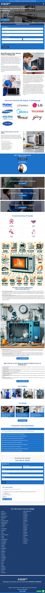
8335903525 (38, 581)
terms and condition (12, 44)
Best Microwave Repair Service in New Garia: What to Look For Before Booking (22, 414)
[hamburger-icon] (44, 4)
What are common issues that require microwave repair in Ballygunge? (15, 436)
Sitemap (35, 587)
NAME (3, 465)
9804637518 (32, 581)
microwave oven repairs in (7, 68)
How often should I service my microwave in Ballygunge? (12, 450)
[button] (1, 393)
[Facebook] (3, 499)
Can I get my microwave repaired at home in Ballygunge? (12, 442)
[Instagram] (6, 499)
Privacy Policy (31, 587)
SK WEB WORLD (25, 589)
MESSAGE (3, 477)
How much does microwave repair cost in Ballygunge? (12, 446)
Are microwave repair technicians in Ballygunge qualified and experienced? (15, 448)
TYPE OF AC (4, 469)
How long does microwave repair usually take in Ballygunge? (13, 438)
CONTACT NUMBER (26, 465)
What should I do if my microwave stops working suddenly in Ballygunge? (15, 444)
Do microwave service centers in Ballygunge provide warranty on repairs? (15, 440)
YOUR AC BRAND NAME (5, 473)
